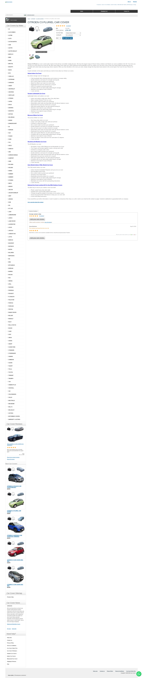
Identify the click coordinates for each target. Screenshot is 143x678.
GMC (9, 151)
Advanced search (30, 14)
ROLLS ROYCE (12, 325)
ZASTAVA (10, 413)
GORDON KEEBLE (13, 155)
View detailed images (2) (42, 51)
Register (135, 1)
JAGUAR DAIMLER (13, 192)
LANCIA (10, 218)
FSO (9, 142)
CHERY (10, 85)
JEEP (9, 196)
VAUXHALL (11, 388)
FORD (9, 139)
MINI (9, 262)
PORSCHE (11, 306)
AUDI (9, 44)
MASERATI (11, 243)
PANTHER (10, 287)
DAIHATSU (11, 111)
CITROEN (33, 18)
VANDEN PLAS (12, 384)
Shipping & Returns (11, 661)
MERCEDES (11, 255)
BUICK (10, 70)
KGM (9, 202)
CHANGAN (11, 82)
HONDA (10, 170)
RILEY (10, 321)
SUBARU (10, 356)
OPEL (9, 284)
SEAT (9, 334)
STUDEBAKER (12, 353)
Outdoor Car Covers (12, 653)
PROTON (10, 309)
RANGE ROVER (12, 312)
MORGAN (10, 268)
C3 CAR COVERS (40, 18)
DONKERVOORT (12, 123)
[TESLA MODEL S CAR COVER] (15, 442)
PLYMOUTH (11, 296)
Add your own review (37, 219)
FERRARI (10, 129)
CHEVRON (11, 92)
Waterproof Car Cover (12, 658)
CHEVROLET (11, 88)
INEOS (10, 183)
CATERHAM (11, 79)
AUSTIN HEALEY (12, 51)
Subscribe (14, 628)
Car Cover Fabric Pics (12, 648)
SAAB (9, 331)
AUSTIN (10, 48)
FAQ (8, 664)
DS (9, 126)
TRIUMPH (10, 378)
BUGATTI (10, 66)
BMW (9, 57)
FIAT (9, 133)
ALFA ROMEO (11, 32)
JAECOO (10, 189)
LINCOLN (10, 230)
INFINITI (10, 186)
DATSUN (10, 114)
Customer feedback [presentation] (33, 211)
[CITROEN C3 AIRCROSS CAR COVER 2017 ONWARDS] (16, 524)
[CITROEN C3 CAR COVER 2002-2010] (16, 549)
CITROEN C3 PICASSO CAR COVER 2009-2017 (14, 487)
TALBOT (10, 366)
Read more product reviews (13, 457)
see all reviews (48, 222)
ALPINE (10, 35)
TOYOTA (10, 372)
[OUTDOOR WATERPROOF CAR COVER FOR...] (37, 57)
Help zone (9, 637)
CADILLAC (11, 76)
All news (9, 628)
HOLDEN (10, 167)
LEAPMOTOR (11, 224)
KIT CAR (10, 208)
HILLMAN (10, 164)
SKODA (10, 340)
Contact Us (126, 11)
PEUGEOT (11, 293)
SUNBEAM (11, 359)
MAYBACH (11, 246)
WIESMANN (11, 403)
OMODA (10, 281)
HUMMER (10, 177)
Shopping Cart (104, 11)
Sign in (129, 1)
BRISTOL (10, 63)
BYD (9, 73)
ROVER (10, 328)
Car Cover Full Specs (12, 650)
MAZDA (10, 249)
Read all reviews (11, 459)
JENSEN (10, 199)
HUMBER (10, 173)
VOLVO (10, 397)
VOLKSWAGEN (12, 394)
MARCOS (10, 240)
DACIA (10, 104)
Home (29, 18)
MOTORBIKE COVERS (14, 416)
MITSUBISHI (11, 265)
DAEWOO (10, 107)
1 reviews (68, 25)
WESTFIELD (11, 400)
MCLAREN (11, 252)
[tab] (33, 211)
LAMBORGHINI (12, 214)
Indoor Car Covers (11, 656)
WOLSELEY (11, 410)
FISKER (10, 136)
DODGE (10, 120)
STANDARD (11, 350)
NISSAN (10, 274)
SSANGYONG (11, 347)
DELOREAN (11, 117)
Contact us (9, 640)
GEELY (10, 145)
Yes (131, 234)
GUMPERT (11, 158)
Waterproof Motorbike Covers (13, 624)
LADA (9, 211)
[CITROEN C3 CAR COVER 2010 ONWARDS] (16, 574)
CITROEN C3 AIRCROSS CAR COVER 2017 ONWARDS (14, 536)
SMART (10, 344)
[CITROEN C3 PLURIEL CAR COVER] (31, 57)
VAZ (9, 391)
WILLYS (10, 406)
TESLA (10, 369)
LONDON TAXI (12, 233)
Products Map (10, 597)
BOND (9, 60)
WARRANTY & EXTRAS (14, 419)
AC (9, 29)
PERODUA (11, 290)
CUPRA (10, 101)
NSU (9, 277)
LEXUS (10, 227)
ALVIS (10, 38)
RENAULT (10, 318)
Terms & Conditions (11, 645)
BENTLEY (10, 54)
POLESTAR (11, 299)
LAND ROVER (11, 221)
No (134, 234)
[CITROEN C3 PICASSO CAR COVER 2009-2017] (16, 475)
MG (9, 259)
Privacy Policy (10, 643)
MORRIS (10, 271)
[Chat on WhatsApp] (138, 673)
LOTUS (10, 236)
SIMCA (10, 337)
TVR (9, 381)
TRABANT (10, 375)
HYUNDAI (10, 180)
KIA (9, 205)
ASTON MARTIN (12, 41)
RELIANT (10, 315)
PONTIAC (10, 303)
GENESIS (10, 148)
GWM (9, 161)
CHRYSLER (11, 95)
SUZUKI (10, 362)
